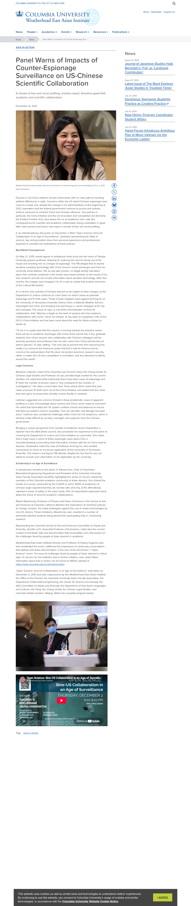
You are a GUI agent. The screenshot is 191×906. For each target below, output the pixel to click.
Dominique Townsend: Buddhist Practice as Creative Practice (147, 101)
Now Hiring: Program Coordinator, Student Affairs (149, 116)
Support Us (169, 11)
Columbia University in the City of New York (40, 3)
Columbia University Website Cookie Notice (90, 901)
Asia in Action (25, 47)
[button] (26, 636)
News (31, 39)
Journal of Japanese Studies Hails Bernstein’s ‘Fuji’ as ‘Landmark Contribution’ (149, 67)
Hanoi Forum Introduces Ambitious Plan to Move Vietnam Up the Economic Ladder (150, 134)
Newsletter (156, 11)
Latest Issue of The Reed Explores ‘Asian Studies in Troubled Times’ (149, 85)
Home (18, 39)
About (146, 11)
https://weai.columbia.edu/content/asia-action (40, 564)
